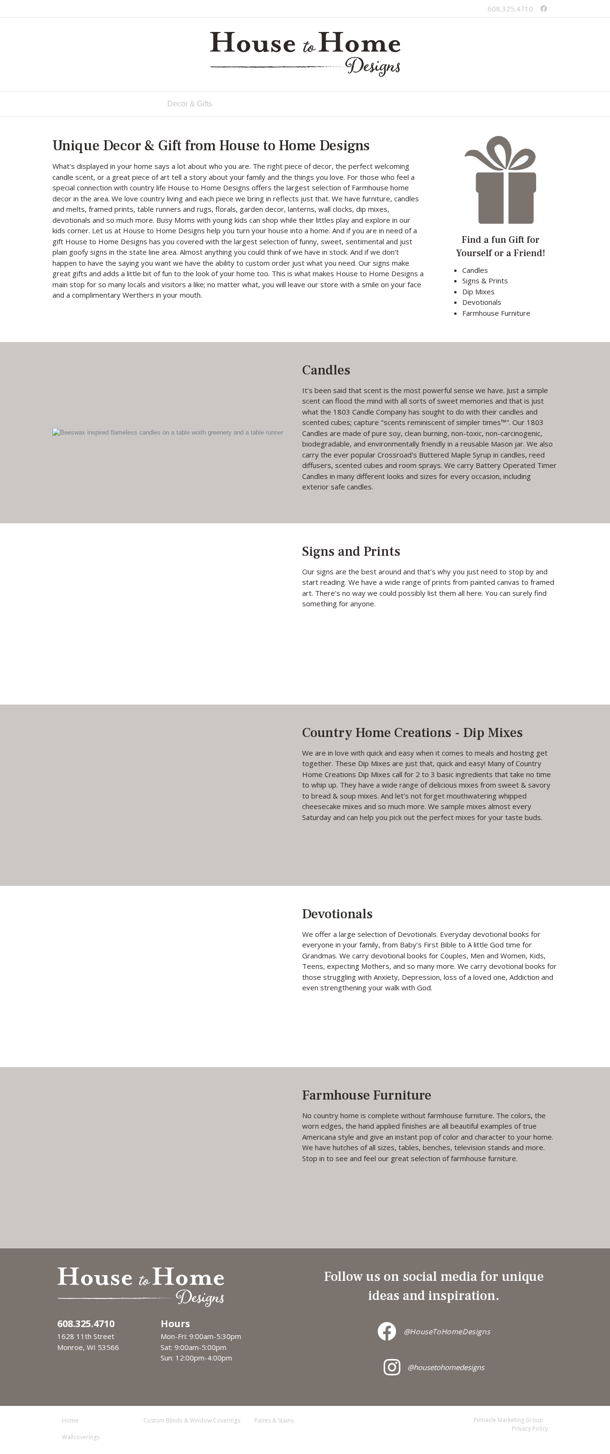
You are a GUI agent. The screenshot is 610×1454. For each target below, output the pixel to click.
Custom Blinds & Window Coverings (287, 104)
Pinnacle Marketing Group (508, 1420)
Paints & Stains (390, 104)
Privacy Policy (530, 1428)
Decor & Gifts (189, 104)
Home (142, 104)
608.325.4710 (510, 8)
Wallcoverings (454, 104)
